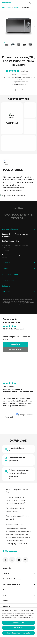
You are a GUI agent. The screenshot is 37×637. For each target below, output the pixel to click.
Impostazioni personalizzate (18, 633)
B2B (4, 595)
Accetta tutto (18, 623)
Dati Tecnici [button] (6, 292)
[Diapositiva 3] (18, 44)
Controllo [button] (5, 269)
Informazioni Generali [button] (10, 229)
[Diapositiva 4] (24, 44)
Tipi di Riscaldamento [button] (10, 274)
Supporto (6, 606)
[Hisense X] (12, 560)
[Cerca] (30, 3)
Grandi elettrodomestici (12, 579)
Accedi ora (15, 344)
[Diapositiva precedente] (2, 26)
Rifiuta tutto (18, 628)
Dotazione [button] (6, 286)
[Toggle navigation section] (34, 568)
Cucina (9, 7)
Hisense (5, 601)
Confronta (20, 90)
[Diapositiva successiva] (34, 26)
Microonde (16, 7)
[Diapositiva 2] (12, 44)
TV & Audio (7, 568)
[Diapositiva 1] (6, 44)
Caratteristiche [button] (8, 280)
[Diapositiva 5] (30, 44)
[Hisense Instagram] (19, 560)
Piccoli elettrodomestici (12, 584)
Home (3, 7)
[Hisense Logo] (12, 2)
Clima (5, 590)
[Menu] (34, 3)
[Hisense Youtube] (25, 560)
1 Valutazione (26, 71)
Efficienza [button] (6, 263)
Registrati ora (15, 349)
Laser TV (6, 574)
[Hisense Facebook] (5, 560)
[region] (18, 26)
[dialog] (18, 622)
